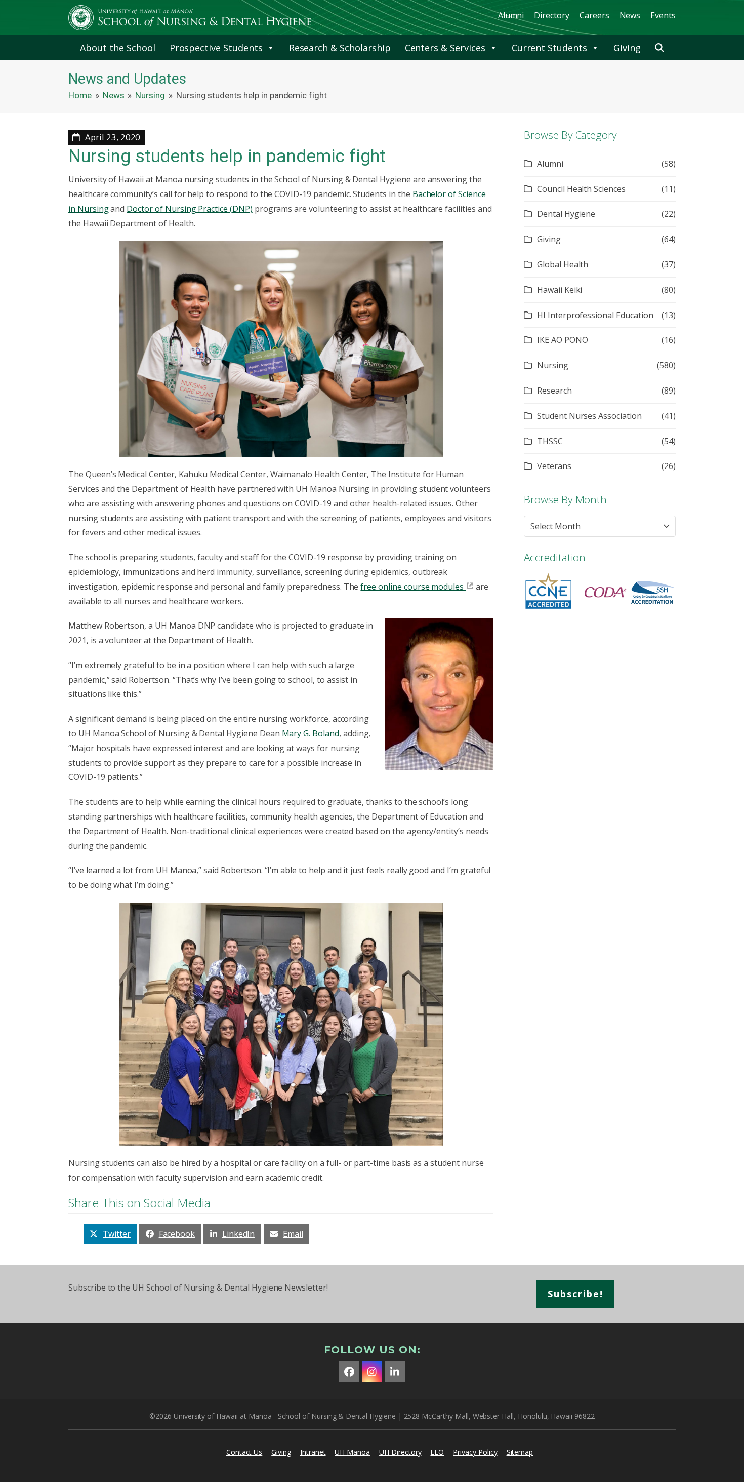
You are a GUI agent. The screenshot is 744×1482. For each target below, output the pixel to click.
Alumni (511, 15)
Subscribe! (575, 1294)
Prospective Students (216, 48)
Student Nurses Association (589, 415)
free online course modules (412, 586)
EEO (437, 1452)
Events (663, 15)
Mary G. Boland (310, 733)
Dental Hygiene (566, 213)
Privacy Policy (475, 1452)
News (630, 15)
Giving (627, 48)
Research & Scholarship (340, 48)
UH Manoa (352, 1452)
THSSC (550, 441)
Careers (594, 15)
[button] (659, 47)
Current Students (549, 48)
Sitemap (520, 1452)
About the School (117, 48)
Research (554, 390)
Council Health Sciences (581, 188)
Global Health (562, 264)
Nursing (552, 365)
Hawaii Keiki (559, 289)
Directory (551, 15)
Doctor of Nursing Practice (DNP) (189, 208)
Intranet (313, 1452)
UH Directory (400, 1452)
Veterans (554, 466)
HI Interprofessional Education (595, 315)
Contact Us (244, 1452)
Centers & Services (445, 48)
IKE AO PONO (562, 339)
